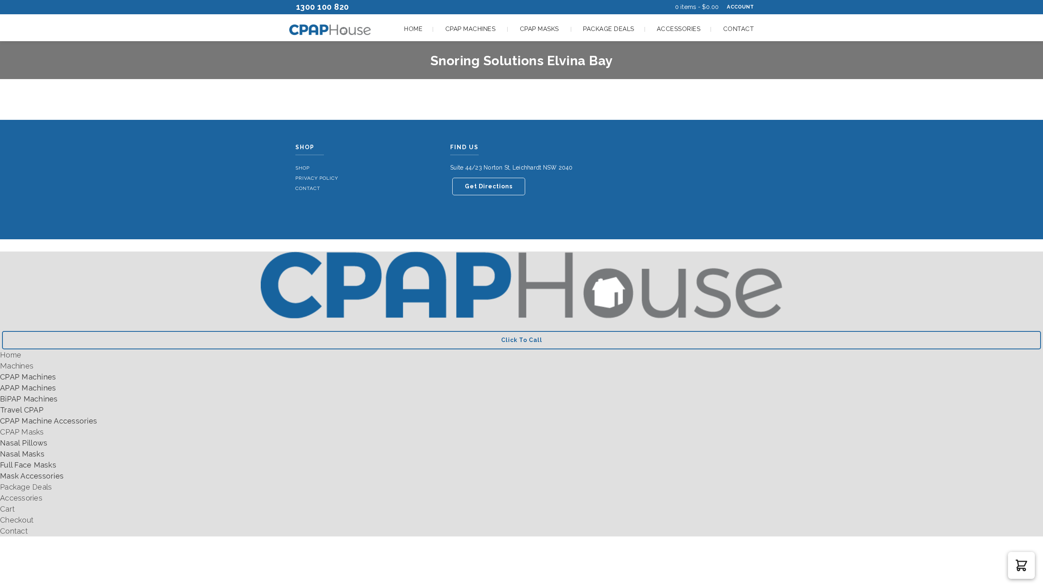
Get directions (489, 186)
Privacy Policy (316, 178)
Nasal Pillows (23, 443)
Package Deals (608, 29)
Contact (738, 29)
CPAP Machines (470, 29)
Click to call (521, 340)
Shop (302, 168)
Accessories (679, 29)
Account (740, 7)
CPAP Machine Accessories (48, 421)
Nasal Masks (22, 454)
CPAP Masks (539, 29)
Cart (7, 509)
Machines (16, 366)
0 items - (697, 7)
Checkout (16, 520)
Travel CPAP (22, 410)
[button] (1021, 565)
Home (413, 29)
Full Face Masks (28, 465)
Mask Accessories (32, 476)
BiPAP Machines (29, 399)
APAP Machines (28, 388)
